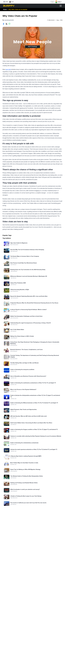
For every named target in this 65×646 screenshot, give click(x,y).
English (52, 1)
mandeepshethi (9, 20)
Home (5, 9)
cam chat (8, 69)
